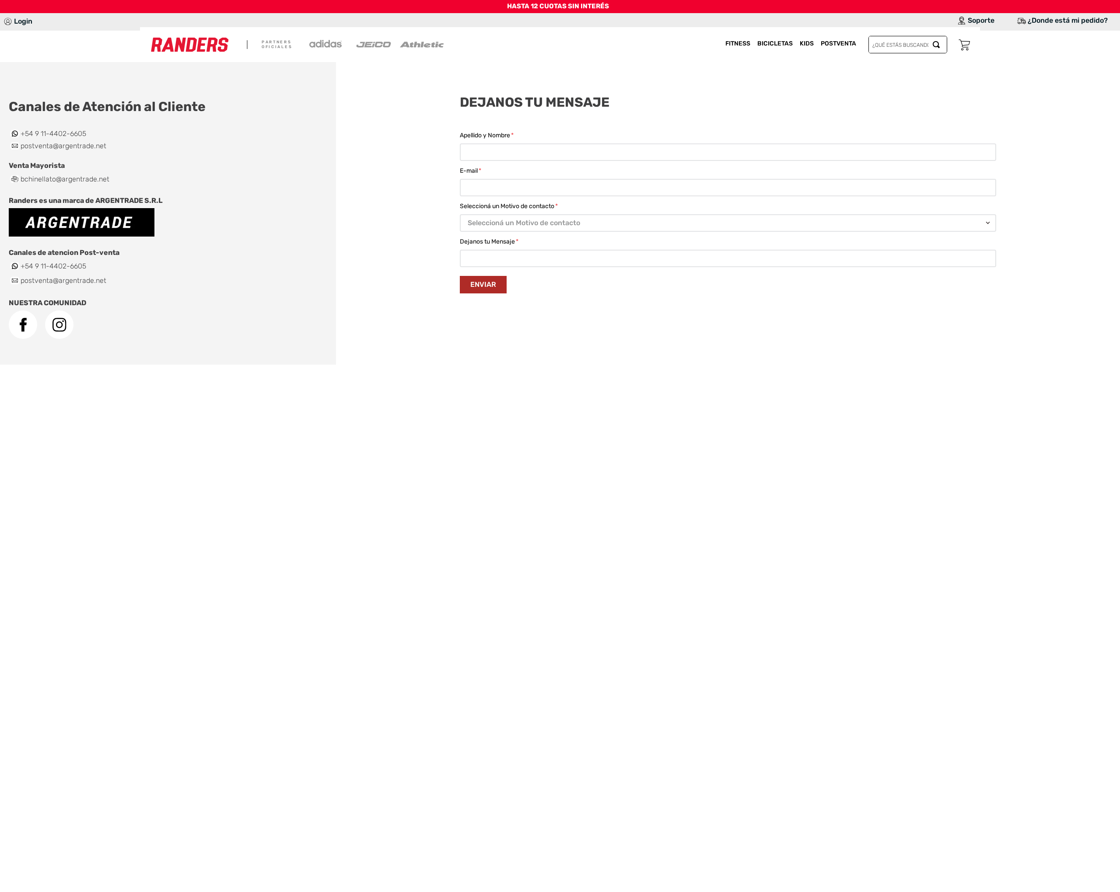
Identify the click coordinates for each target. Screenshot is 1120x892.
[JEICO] (374, 44)
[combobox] (907, 44)
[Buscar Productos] (938, 44)
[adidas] (325, 44)
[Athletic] (422, 44)
